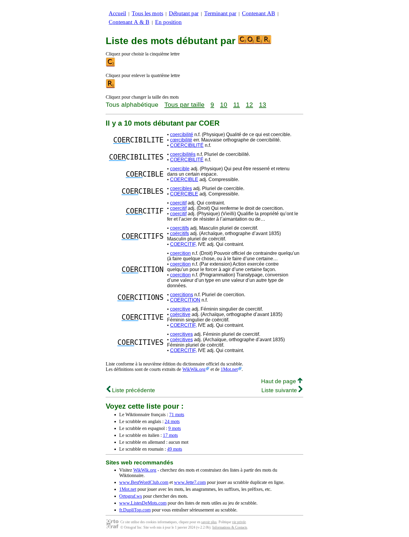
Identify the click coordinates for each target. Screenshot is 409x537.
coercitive (180, 309)
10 (223, 104)
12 (249, 104)
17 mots (170, 435)
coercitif (178, 202)
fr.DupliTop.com (135, 509)
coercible (180, 168)
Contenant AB (258, 13)
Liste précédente (132, 390)
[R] (111, 86)
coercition (180, 253)
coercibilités (183, 154)
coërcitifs (179, 233)
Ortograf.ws (130, 496)
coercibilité (181, 134)
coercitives (181, 334)
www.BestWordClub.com (143, 482)
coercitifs (179, 228)
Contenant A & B (129, 22)
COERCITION (185, 300)
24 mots (172, 421)
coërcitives (181, 339)
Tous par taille (184, 104)
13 (262, 104)
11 (236, 104)
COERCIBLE (184, 179)
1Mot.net (229, 369)
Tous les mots (147, 13)
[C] (111, 65)
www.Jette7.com (190, 482)
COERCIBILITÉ (187, 145)
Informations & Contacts (229, 527)
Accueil (117, 13)
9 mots (174, 428)
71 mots (176, 414)
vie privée (239, 522)
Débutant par (184, 13)
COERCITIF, (183, 244)
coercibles (181, 188)
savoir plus (209, 522)
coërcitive (180, 314)
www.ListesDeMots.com (142, 503)
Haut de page (279, 381)
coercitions (181, 294)
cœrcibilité (181, 139)
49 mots (174, 449)
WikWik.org (193, 369)
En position (168, 22)
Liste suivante (280, 390)
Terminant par (220, 13)
